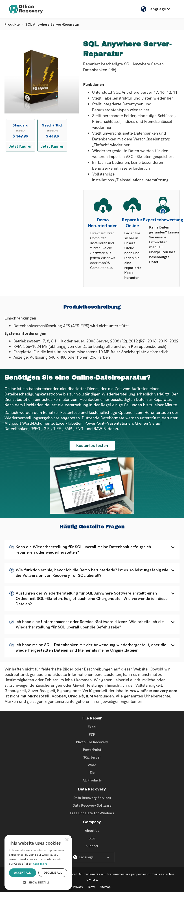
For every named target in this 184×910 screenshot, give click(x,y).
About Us (92, 830)
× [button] (66, 839)
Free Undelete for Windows (92, 813)
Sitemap (105, 887)
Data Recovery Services (92, 798)
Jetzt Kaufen (21, 146)
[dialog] (38, 862)
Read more (40, 864)
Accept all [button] (22, 872)
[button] (92, 549)
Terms (91, 887)
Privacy (78, 887)
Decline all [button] (53, 872)
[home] (26, 8)
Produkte (12, 24)
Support (92, 846)
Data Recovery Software (92, 805)
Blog (92, 838)
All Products (92, 780)
